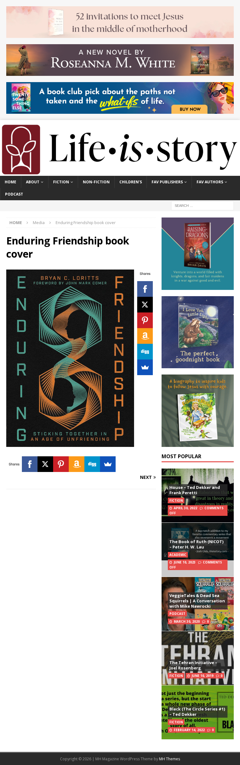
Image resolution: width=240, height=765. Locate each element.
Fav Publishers (167, 182)
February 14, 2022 (189, 730)
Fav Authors (210, 182)
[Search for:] (202, 205)
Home (10, 182)
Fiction (61, 182)
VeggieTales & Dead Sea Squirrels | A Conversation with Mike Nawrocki (197, 601)
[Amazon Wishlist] (145, 336)
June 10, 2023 (185, 562)
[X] (145, 304)
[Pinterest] (145, 320)
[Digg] (145, 351)
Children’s (130, 182)
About (32, 182)
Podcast (14, 194)
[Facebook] (145, 289)
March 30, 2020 (187, 621)
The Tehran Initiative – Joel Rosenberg (193, 665)
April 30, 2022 (185, 508)
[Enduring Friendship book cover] (70, 443)
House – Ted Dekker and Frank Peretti (194, 490)
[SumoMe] (145, 367)
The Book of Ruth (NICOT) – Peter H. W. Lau (196, 544)
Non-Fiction (96, 182)
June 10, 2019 (202, 675)
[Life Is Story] (120, 172)
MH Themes (169, 759)
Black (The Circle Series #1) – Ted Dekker (197, 711)
